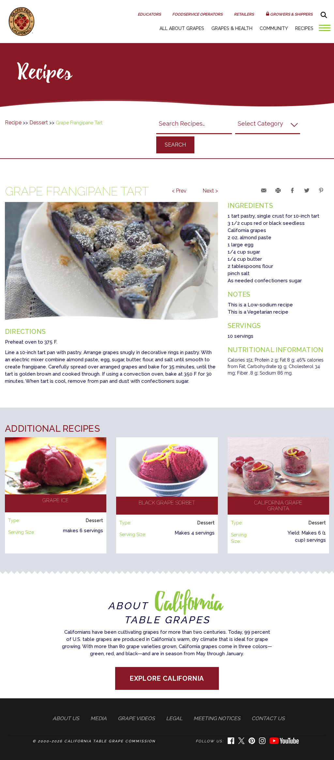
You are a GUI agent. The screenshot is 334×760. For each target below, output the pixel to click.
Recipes (304, 28)
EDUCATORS (149, 14)
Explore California (167, 678)
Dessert (38, 122)
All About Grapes (181, 28)
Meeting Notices (216, 718)
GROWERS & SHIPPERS (291, 14)
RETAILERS (244, 14)
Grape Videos (136, 718)
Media (98, 718)
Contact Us (268, 718)
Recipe (13, 122)
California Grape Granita (278, 506)
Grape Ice (55, 500)
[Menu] (323, 30)
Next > (210, 191)
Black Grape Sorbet (167, 503)
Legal (174, 718)
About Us (66, 718)
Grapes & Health (231, 28)
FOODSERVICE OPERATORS (197, 14)
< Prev (179, 191)
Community (274, 28)
